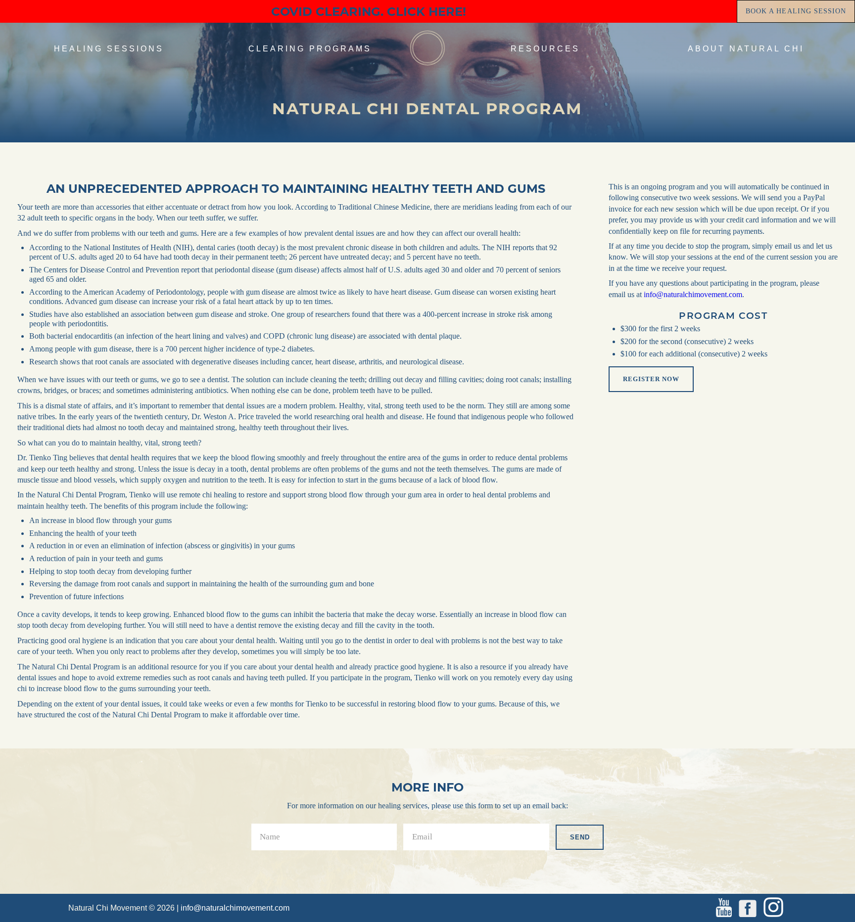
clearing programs (310, 48)
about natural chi (746, 48)
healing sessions (109, 48)
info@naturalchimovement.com (693, 294)
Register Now (651, 379)
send (580, 837)
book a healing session (796, 11)
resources (545, 48)
